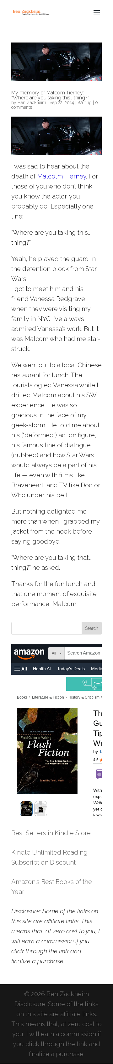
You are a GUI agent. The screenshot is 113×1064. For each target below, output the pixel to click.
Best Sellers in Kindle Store (51, 833)
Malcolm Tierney (61, 176)
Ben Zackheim (32, 102)
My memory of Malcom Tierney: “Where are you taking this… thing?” (50, 95)
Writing (85, 102)
